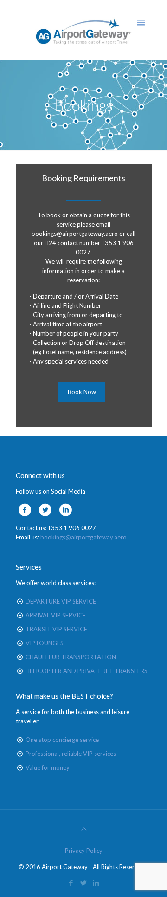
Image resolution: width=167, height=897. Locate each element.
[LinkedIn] (96, 882)
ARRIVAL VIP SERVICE (56, 615)
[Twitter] (84, 882)
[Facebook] (71, 882)
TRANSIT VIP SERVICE (56, 629)
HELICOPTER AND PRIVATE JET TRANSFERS (87, 671)
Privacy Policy (84, 850)
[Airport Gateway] (83, 30)
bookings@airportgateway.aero (83, 537)
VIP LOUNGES (45, 643)
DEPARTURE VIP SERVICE (61, 601)
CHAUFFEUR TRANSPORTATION (71, 657)
